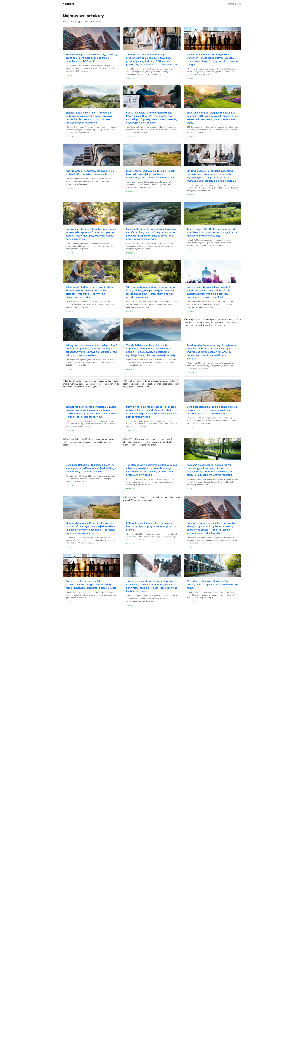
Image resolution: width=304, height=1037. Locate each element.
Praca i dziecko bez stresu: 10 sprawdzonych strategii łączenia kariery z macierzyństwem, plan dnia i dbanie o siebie (91, 584)
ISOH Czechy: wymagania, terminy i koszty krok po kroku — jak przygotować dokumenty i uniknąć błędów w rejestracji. (151, 174)
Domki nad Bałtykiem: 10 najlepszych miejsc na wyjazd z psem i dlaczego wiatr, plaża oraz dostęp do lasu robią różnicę (212, 410)
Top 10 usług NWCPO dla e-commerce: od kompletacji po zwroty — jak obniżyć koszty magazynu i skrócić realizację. (212, 232)
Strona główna (234, 4)
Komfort (68, 3)
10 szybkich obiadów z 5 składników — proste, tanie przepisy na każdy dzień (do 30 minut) (212, 584)
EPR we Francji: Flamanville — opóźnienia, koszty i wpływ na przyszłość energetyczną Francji (151, 526)
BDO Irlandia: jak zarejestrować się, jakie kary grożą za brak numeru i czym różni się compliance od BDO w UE (91, 58)
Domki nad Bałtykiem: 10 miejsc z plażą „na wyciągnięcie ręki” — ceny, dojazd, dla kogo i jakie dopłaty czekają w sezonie (91, 468)
